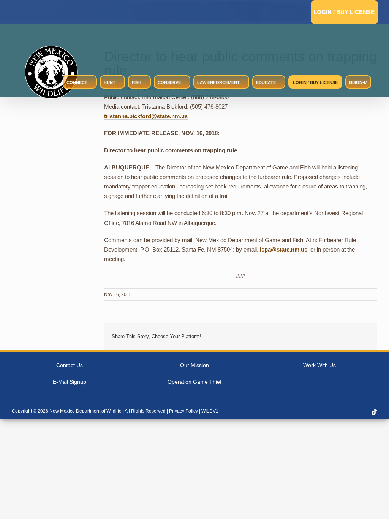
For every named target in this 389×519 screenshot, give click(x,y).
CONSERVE (169, 82)
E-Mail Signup (69, 382)
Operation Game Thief (194, 382)
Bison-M (358, 82)
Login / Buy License (344, 12)
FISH (136, 82)
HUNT (109, 82)
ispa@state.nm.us (283, 249)
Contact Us (69, 365)
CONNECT (76, 82)
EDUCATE (266, 82)
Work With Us (319, 365)
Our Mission (194, 365)
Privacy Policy (183, 411)
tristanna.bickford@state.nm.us (146, 116)
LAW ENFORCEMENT (218, 82)
